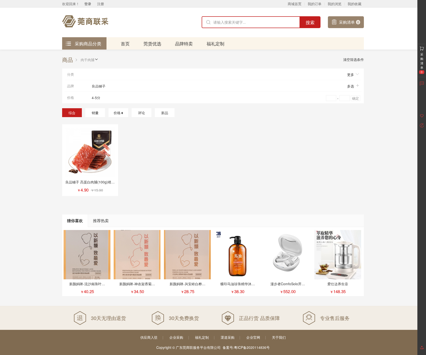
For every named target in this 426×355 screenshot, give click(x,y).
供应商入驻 (149, 337)
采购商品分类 (88, 43)
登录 (87, 3)
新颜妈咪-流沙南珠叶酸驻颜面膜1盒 (87, 286)
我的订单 (314, 3)
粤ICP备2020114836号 (252, 347)
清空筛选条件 (353, 59)
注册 (100, 3)
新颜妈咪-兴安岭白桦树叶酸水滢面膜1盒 (187, 286)
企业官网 (253, 337)
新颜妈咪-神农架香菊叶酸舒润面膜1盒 (137, 286)
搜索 (310, 22)
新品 (164, 112)
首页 (125, 43)
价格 (117, 112)
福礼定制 (215, 43)
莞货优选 (152, 43)
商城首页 (295, 3)
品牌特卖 (184, 43)
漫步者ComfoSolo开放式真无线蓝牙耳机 (287, 286)
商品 (67, 59)
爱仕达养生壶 (337, 283)
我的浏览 (334, 3)
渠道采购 (227, 337)
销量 (95, 112)
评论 (141, 112)
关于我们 (279, 337)
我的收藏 (354, 3)
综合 (72, 112)
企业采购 (176, 337)
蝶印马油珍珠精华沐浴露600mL (237, 286)
